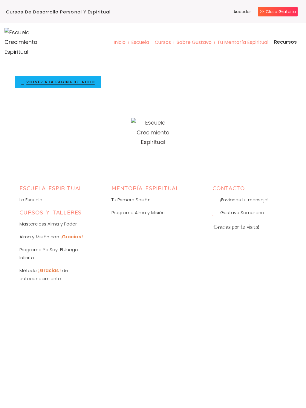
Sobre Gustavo (194, 42)
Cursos (163, 42)
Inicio (120, 42)
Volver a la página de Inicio (60, 82)
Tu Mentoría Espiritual (242, 42)
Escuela (140, 42)
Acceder (242, 12)
